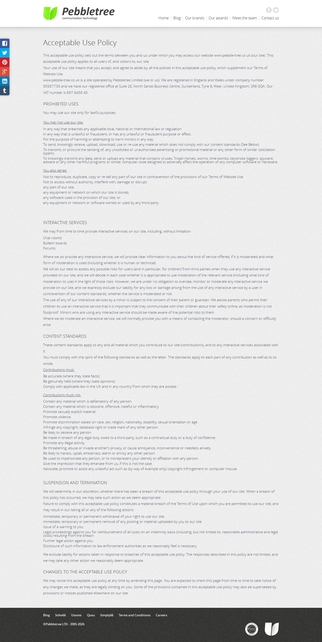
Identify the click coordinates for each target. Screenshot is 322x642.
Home (163, 18)
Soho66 (60, 615)
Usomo (76, 615)
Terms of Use (187, 503)
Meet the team (244, 18)
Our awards (218, 18)
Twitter (276, 10)
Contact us (270, 18)
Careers (161, 615)
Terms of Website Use (226, 176)
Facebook (269, 10)
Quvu (91, 615)
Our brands (194, 18)
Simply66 (106, 615)
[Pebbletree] (79, 13)
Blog (177, 18)
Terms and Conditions (134, 615)
